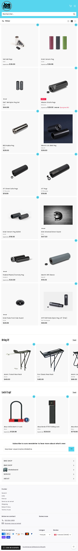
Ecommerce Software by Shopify (34, 547)
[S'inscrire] (71, 449)
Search (4, 493)
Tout (74, 340)
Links (3, 496)
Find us (4, 499)
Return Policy (6, 507)
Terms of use (6, 510)
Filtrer (7, 21)
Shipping (5, 504)
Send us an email (8, 501)
